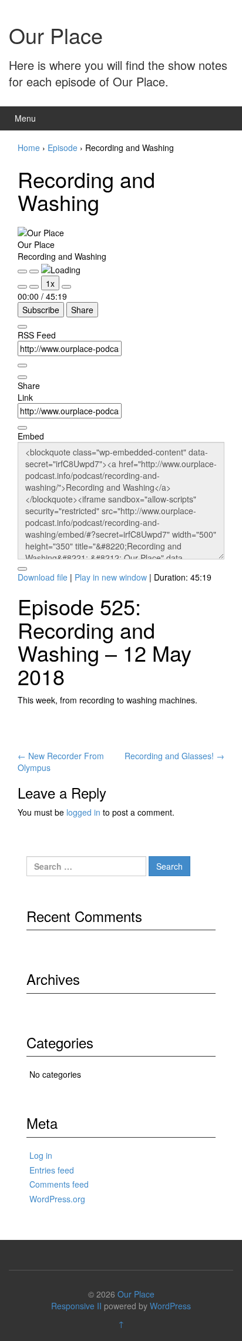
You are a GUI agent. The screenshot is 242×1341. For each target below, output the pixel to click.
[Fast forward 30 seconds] (66, 287)
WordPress (170, 1306)
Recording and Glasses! (174, 756)
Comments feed (59, 1184)
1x (50, 283)
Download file (43, 577)
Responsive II (76, 1306)
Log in (40, 1155)
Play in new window (111, 577)
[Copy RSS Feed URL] (22, 365)
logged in (83, 812)
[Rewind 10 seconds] (34, 287)
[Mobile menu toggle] (221, 118)
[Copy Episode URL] (22, 428)
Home (29, 147)
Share (82, 310)
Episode (63, 147)
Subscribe (40, 310)
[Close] (22, 326)
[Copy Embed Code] (22, 569)
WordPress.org (57, 1199)
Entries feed (51, 1170)
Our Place (56, 35)
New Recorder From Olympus (61, 761)
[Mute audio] (22, 287)
